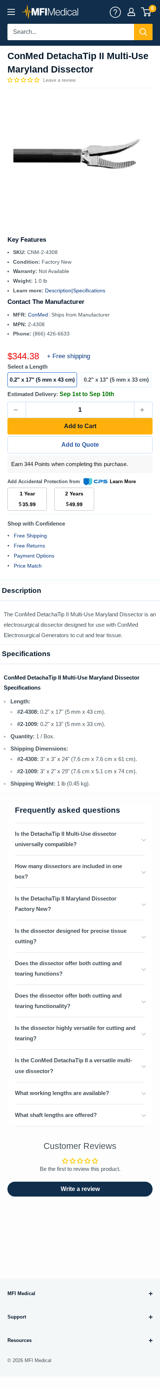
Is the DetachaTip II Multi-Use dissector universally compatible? (65, 839)
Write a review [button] (80, 1189)
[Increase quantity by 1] (143, 410)
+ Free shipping (68, 356)
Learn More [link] (123, 481)
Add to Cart (80, 426)
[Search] (143, 32)
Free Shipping (30, 536)
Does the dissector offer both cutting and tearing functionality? (68, 1000)
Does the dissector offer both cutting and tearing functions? (68, 968)
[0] (146, 11)
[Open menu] (11, 12)
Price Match (28, 566)
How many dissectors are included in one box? (68, 871)
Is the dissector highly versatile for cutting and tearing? (75, 1033)
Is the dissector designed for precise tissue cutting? (71, 936)
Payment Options (34, 556)
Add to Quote (80, 445)
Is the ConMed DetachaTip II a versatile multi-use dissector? (73, 1065)
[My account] (115, 12)
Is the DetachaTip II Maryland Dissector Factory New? (65, 903)
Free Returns (29, 546)
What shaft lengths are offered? (56, 1115)
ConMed (38, 315)
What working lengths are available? (62, 1093)
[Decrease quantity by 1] (17, 410)
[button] (24, 80)
